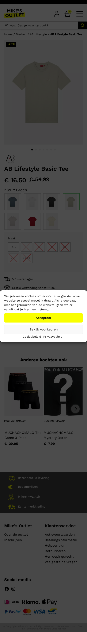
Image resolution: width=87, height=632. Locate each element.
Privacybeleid (53, 336)
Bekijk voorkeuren (44, 329)
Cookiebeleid (32, 336)
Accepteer (43, 318)
